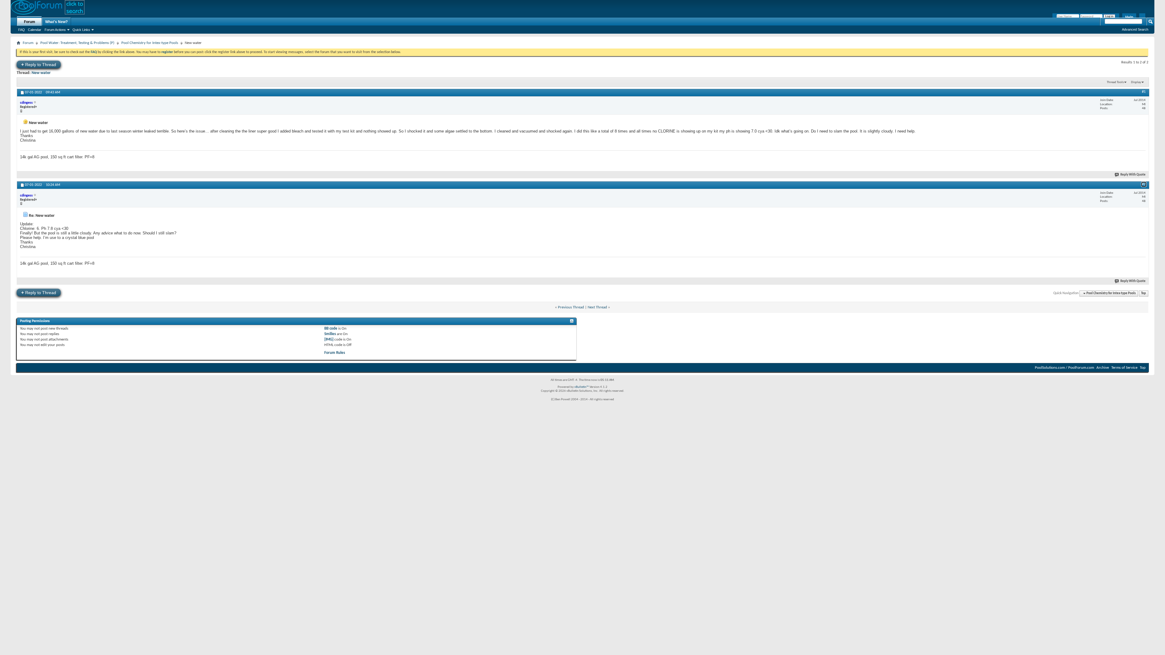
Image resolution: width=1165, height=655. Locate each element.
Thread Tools (1115, 82)
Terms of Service (1124, 368)
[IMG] (328, 339)
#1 (1144, 92)
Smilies (330, 334)
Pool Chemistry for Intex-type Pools (149, 43)
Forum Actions (55, 30)
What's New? (56, 22)
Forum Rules (334, 353)
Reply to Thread (38, 64)
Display (1136, 82)
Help (1129, 17)
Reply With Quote (1133, 174)
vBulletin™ (581, 387)
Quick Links (81, 30)
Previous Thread (571, 307)
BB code (330, 329)
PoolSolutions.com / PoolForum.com (1064, 368)
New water (41, 73)
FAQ (21, 30)
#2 (1144, 184)
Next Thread (597, 307)
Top (1143, 293)
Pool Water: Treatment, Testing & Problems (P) (77, 43)
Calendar (34, 30)
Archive (1102, 368)
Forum (29, 22)
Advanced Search (1135, 29)
